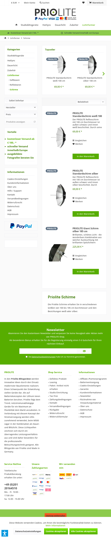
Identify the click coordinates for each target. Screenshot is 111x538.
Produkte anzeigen (15, 121)
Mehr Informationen (55, 525)
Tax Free (54, 396)
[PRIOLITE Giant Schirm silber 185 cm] (58, 253)
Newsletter (85, 396)
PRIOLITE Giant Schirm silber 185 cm (86, 230)
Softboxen (14, 80)
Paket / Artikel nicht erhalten (59, 387)
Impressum (12, 214)
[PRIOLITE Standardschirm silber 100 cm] (89, 65)
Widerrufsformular (59, 416)
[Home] (16, 25)
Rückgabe (54, 409)
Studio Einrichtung (59, 392)
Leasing (53, 382)
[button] (4, 533)
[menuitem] (6, 2)
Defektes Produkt (58, 378)
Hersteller (10, 107)
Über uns (11, 186)
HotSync (11, 60)
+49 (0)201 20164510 (11, 486)
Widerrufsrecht (14, 202)
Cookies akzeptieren (56, 531)
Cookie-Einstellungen (17, 179)
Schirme (13, 89)
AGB (9, 210)
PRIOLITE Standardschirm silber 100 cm (89, 79)
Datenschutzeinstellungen (28, 531)
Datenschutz (13, 206)
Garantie (84, 389)
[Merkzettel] (83, 2)
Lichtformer (13, 75)
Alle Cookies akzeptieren (83, 531)
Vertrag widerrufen (55, 515)
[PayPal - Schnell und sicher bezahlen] (21, 226)
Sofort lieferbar (16, 100)
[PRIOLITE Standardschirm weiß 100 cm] (59, 65)
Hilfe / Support (14, 190)
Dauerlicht (12, 65)
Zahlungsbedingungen (61, 399)
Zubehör (11, 70)
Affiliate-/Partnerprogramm (93, 378)
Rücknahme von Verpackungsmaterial (90, 401)
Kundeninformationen (18, 183)
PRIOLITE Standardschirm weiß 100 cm (59, 79)
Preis (8, 114)
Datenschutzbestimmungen (44, 356)
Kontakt (11, 194)
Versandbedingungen (17, 198)
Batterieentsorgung (89, 382)
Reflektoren (15, 84)
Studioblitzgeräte (15, 55)
